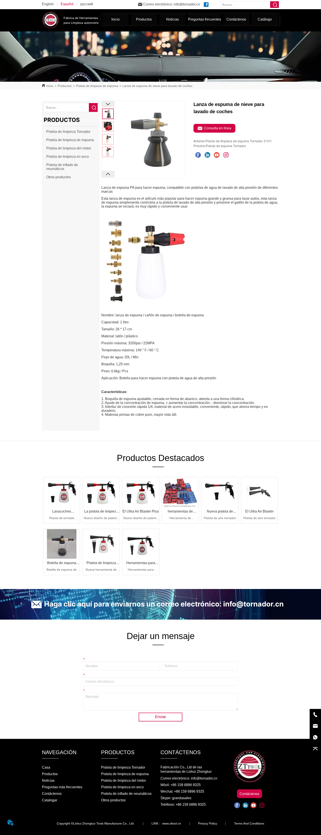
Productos (65, 86)
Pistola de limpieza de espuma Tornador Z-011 (238, 141)
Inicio (49, 86)
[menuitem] (144, 19)
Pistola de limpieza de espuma (97, 86)
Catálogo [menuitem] (265, 19)
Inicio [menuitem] (115, 19)
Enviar (160, 717)
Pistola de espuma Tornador (226, 146)
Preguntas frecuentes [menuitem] (204, 19)
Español (67, 4)
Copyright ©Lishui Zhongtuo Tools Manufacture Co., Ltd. (96, 823)
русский (86, 4)
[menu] (190, 19)
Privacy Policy (207, 823)
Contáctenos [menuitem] (236, 19)
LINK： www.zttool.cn (166, 823)
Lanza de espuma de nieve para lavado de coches (157, 86)
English (48, 4)
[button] (144, 19)
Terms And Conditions (249, 823)
